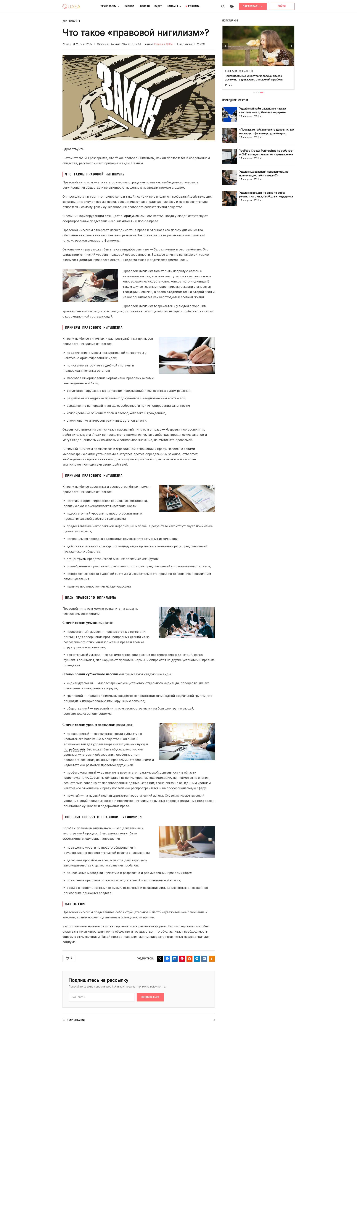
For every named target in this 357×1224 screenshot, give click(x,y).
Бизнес (129, 6)
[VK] (204, 959)
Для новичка (71, 21)
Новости (144, 6)
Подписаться (150, 997)
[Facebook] (167, 959)
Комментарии (76, 1020)
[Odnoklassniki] (212, 959)
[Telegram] (197, 959)
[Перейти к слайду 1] (254, 92)
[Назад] (225, 46)
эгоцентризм (76, 559)
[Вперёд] (291, 46)
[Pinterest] (182, 959)
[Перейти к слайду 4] (261, 92)
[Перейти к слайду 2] (256, 92)
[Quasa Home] (71, 6)
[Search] (223, 6)
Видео (158, 6)
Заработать (251, 6)
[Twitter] (160, 959)
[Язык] (232, 6)
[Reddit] (189, 959)
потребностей (74, 749)
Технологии (108, 6)
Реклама (194, 6)
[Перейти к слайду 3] (258, 92)
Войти (282, 6)
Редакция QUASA (163, 44)
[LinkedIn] (175, 959)
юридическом (133, 216)
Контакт (172, 6)
